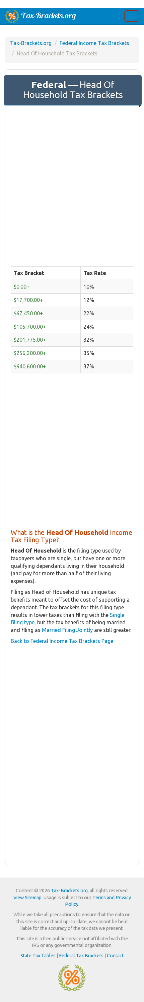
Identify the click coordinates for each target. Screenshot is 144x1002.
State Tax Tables (38, 955)
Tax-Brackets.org (31, 43)
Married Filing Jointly (67, 630)
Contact (115, 955)
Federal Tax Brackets (81, 955)
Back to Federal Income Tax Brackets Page (62, 641)
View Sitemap (27, 897)
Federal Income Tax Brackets (94, 43)
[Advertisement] (72, 184)
